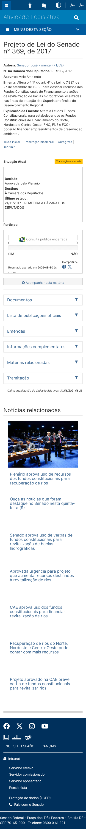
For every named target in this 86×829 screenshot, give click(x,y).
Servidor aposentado (25, 781)
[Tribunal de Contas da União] (27, 737)
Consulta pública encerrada (46, 238)
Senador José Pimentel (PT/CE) (40, 65)
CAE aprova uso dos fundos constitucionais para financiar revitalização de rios (37, 611)
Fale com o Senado (28, 804)
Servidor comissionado (27, 774)
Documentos (19, 299)
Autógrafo (64, 142)
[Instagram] (32, 726)
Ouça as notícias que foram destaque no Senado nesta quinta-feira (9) (42, 503)
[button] (30, 5)
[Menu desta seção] (7, 29)
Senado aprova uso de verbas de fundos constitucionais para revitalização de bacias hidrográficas (41, 542)
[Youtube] (43, 726)
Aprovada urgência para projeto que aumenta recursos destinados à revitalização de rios (42, 575)
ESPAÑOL (28, 746)
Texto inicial (12, 142)
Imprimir (9, 147)
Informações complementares (36, 346)
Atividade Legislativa (31, 16)
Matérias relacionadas (28, 362)
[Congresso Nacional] (16, 737)
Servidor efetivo (21, 768)
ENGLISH (10, 746)
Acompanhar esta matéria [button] (44, 282)
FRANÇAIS (48, 746)
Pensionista (18, 788)
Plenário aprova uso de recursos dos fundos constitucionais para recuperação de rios (40, 478)
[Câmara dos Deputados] (6, 737)
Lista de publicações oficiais (34, 315)
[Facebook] (8, 726)
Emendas (16, 331)
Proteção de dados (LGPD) (30, 798)
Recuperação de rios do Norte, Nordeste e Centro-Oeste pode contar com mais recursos (39, 648)
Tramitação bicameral (39, 142)
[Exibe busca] (76, 17)
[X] (70, 266)
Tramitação (18, 378)
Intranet (13, 759)
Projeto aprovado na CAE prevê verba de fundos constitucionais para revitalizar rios (40, 684)
